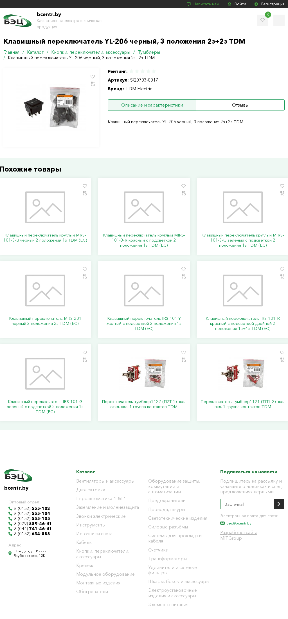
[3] (142, 71)
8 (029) (33, 523)
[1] (131, 71)
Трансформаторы (167, 558)
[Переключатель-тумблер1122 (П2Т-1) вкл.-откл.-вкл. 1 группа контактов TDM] (143, 373)
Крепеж (84, 565)
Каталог (85, 471)
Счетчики (158, 550)
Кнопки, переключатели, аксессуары (102, 553)
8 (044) (33, 528)
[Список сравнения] (279, 20)
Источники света (94, 533)
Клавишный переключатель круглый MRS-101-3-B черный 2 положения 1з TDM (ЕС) (45, 238)
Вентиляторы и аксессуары (105, 481)
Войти (240, 3)
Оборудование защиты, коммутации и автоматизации (174, 486)
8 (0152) (32, 508)
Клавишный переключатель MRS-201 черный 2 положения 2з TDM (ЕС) (45, 321)
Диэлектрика (90, 489)
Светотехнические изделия (177, 518)
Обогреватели (92, 591)
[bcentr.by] (17, 20)
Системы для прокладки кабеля (175, 538)
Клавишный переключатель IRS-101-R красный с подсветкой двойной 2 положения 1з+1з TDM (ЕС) (243, 323)
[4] (148, 71)
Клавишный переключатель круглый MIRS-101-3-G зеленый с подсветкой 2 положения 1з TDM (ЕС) (242, 240)
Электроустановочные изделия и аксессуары (172, 593)
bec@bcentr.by (238, 523)
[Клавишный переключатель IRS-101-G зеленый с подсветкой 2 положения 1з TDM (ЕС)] (45, 373)
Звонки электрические (101, 516)
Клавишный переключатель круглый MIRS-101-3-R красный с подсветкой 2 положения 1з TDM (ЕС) (144, 240)
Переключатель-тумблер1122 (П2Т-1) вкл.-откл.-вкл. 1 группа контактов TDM (144, 404)
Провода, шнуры (166, 509)
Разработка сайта (238, 532)
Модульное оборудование (105, 574)
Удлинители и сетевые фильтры (172, 570)
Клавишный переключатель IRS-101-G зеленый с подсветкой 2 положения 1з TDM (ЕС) (45, 406)
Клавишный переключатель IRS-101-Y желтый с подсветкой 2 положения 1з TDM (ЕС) (144, 323)
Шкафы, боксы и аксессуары (178, 581)
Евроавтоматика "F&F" (101, 498)
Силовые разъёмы (168, 527)
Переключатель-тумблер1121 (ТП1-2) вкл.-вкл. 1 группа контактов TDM (243, 404)
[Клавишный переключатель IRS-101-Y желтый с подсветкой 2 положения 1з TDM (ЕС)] (143, 290)
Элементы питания (168, 604)
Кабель (84, 542)
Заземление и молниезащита (107, 507)
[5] (153, 71)
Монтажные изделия (98, 583)
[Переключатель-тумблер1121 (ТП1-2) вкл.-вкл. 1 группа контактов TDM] (242, 373)
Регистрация (273, 3)
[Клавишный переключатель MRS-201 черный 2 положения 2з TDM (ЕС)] (45, 290)
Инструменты (90, 525)
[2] (137, 71)
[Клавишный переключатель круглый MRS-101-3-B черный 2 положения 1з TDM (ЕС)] (45, 207)
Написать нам (206, 3)
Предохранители (167, 500)
